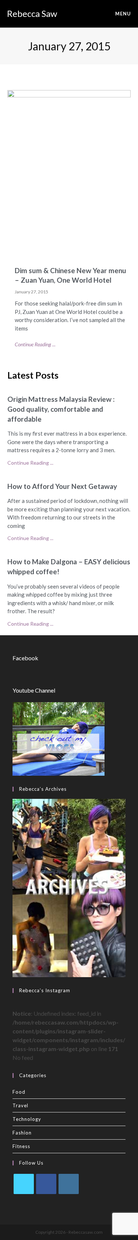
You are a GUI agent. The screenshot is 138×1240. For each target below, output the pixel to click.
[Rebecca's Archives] (69, 887)
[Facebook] (46, 1184)
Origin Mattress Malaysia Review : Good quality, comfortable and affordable (61, 409)
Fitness (21, 1146)
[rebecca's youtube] (59, 738)
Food (19, 1092)
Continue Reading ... (35, 344)
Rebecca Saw (32, 13)
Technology (27, 1119)
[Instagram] (69, 1184)
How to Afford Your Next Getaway (62, 486)
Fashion (22, 1133)
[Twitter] (24, 1184)
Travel (20, 1105)
